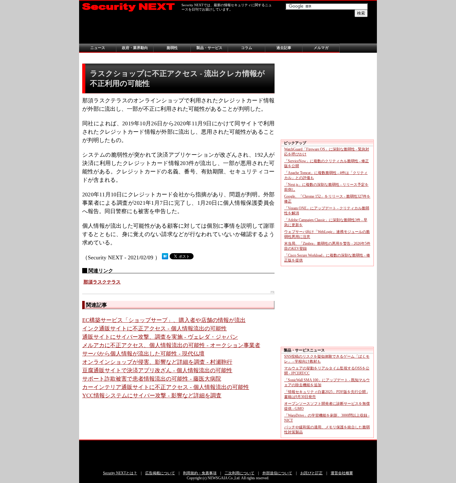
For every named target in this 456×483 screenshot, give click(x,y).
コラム (246, 48)
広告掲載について (160, 473)
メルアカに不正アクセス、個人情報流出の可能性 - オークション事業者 (171, 345)
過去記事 (283, 48)
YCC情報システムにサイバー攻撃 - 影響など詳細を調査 (151, 395)
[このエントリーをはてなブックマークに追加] (165, 257)
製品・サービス (209, 48)
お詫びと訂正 (311, 473)
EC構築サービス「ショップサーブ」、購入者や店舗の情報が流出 (164, 320)
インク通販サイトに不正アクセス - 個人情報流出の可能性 (154, 328)
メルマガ (321, 48)
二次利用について (239, 473)
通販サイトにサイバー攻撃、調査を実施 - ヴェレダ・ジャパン (160, 337)
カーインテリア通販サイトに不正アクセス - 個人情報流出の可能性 (165, 387)
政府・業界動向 (135, 48)
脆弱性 (172, 48)
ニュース (97, 48)
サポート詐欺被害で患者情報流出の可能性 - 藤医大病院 (151, 379)
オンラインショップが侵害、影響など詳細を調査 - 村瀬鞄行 (157, 362)
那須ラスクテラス (102, 282)
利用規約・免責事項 (200, 473)
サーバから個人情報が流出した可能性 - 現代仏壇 (143, 354)
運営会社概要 (342, 473)
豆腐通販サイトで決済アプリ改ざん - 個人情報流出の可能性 (157, 370)
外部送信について (277, 473)
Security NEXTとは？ (120, 473)
